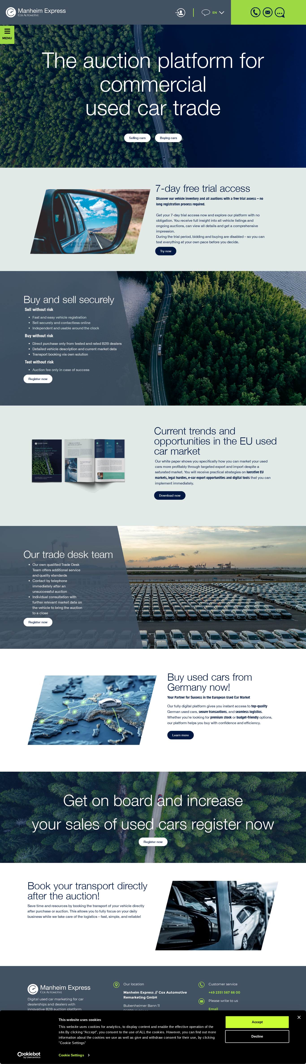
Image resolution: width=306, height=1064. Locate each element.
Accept (257, 1022)
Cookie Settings (71, 1055)
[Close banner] (299, 1017)
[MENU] (7, 31)
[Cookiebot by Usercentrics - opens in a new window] (29, 1055)
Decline (257, 1036)
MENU (7, 38)
